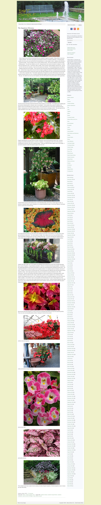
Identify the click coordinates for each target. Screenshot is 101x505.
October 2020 (70, 209)
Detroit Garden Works (71, 48)
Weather (69, 129)
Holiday (68, 135)
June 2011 (69, 432)
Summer (69, 101)
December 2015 (70, 324)
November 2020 (70, 207)
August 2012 (69, 404)
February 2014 (70, 368)
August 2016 (69, 308)
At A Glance (69, 165)
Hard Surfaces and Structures (72, 133)
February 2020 (70, 225)
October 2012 (70, 400)
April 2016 (69, 316)
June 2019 (69, 241)
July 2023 (69, 191)
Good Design (69, 149)
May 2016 (69, 314)
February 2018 (70, 272)
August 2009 (69, 475)
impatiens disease (44, 494)
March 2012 (69, 414)
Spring (68, 139)
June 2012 (69, 408)
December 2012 (70, 396)
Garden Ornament (70, 157)
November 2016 (70, 302)
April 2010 (69, 459)
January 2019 (70, 251)
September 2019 (70, 235)
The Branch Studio (70, 117)
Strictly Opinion (70, 153)
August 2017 (69, 284)
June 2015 (69, 336)
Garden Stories (70, 137)
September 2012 (70, 402)
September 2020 (70, 211)
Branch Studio (70, 50)
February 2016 (70, 320)
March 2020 (69, 223)
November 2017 (70, 278)
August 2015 (69, 332)
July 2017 (69, 286)
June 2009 (69, 479)
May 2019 (69, 243)
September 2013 (70, 378)
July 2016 (69, 310)
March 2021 (69, 201)
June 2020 (69, 217)
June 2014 (69, 360)
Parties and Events (70, 161)
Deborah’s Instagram (71, 52)
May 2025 (69, 181)
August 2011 (69, 428)
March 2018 (69, 270)
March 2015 (69, 342)
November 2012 (70, 398)
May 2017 (69, 290)
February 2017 (70, 296)
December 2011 (70, 420)
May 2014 (69, 362)
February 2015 (70, 344)
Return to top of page (22, 502)
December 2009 (70, 467)
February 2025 (70, 187)
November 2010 (70, 446)
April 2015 (69, 340)
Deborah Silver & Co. (50, 10)
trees (68, 121)
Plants (24, 494)
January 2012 (70, 418)
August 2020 (69, 213)
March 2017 (69, 294)
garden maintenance (71, 105)
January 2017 (70, 298)
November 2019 (70, 231)
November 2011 (70, 422)
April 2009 (69, 483)
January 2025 (70, 189)
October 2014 (70, 352)
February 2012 (70, 416)
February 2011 (70, 440)
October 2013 (70, 376)
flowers (68, 115)
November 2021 (70, 197)
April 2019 (69, 245)
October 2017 (70, 280)
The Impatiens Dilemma (26, 28)
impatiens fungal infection (52, 494)
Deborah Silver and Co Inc (72, 119)
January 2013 (70, 394)
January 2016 (70, 322)
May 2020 (69, 219)
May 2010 (69, 457)
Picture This (69, 151)
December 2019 (70, 229)
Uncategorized (70, 171)
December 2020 (70, 205)
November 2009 (70, 469)
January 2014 (70, 370)
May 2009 (69, 481)
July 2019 (69, 239)
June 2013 (69, 384)
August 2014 (69, 356)
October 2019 (70, 233)
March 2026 (69, 177)
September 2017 (70, 282)
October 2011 (69, 424)
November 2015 (70, 326)
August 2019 (69, 237)
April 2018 (69, 268)
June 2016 (69, 312)
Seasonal (69, 167)
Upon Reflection (70, 141)
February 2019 (70, 249)
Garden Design (70, 147)
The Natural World (70, 145)
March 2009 (69, 485)
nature (68, 127)
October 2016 (70, 304)
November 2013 (70, 374)
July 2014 (69, 358)
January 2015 (70, 346)
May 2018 (69, 266)
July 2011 (69, 430)
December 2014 (70, 348)
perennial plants (70, 123)
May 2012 (69, 410)
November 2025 (70, 179)
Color (34, 494)
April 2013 (69, 388)
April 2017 (69, 292)
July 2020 (69, 215)
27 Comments (30, 493)
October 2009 (70, 471)
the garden (69, 125)
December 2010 (70, 444)
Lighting (68, 111)
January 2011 (69, 442)
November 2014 (70, 350)
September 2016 (70, 306)
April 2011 (69, 436)
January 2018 (70, 274)
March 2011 (69, 438)
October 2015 (70, 328)
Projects (68, 163)
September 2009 (70, 473)
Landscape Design (70, 143)
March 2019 (69, 247)
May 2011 (69, 434)
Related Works (70, 169)
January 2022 (70, 193)
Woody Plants (70, 159)
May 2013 (69, 386)
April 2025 (69, 183)
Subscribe (69, 42)
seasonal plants (70, 131)
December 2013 (70, 372)
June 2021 (69, 199)
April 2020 (69, 221)
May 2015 (69, 338)
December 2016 (70, 300)
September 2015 (70, 330)
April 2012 (69, 412)
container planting (29, 494)
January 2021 (70, 203)
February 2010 (70, 463)
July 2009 (69, 477)
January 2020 (70, 227)
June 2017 (69, 288)
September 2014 (70, 354)
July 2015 (69, 334)
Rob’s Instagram (70, 54)
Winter (68, 113)
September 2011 (70, 426)
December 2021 (70, 195)
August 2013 (69, 380)
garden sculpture (70, 97)
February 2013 (70, 392)
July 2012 (69, 406)
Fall (68, 107)
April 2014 (69, 364)
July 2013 (69, 382)
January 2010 (70, 465)
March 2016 (69, 318)
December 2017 (70, 276)
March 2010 (69, 461)
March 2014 (69, 366)
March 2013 (69, 390)
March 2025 (69, 185)
